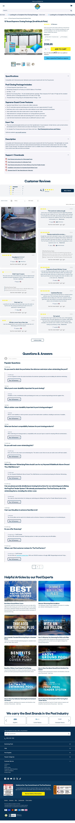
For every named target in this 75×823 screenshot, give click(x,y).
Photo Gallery (29, 800)
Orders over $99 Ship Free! (37, 1)
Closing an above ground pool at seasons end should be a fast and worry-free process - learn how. (53, 670)
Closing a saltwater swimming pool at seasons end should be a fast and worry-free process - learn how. (20, 701)
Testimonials (21, 800)
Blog (16, 800)
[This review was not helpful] (25, 264)
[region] (37, 14)
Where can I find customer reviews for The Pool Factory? (24, 548)
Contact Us (7, 764)
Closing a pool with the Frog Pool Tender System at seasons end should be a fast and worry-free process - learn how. (53, 701)
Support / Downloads (14, 155)
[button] (16, 187)
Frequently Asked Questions (11, 769)
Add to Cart (60, 49)
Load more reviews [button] (37, 340)
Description (10, 139)
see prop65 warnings (21, 132)
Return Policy (7, 767)
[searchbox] (5, 201)
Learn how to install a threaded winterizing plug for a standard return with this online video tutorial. (20, 639)
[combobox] (20, 201)
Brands (6, 800)
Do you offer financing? (13, 529)
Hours (5, 765)
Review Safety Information (33, 793)
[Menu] (3, 5)
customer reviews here (22, 555)
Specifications (11, 76)
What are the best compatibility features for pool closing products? (29, 426)
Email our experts (62, 58)
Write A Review (67, 190)
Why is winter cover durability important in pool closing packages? (28, 407)
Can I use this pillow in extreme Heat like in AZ (21, 510)
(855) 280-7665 (10, 738)
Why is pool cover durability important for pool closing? (24, 388)
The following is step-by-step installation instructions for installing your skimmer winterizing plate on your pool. (53, 605)
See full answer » (14, 380)
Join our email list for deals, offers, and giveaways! (15, 730)
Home (5, 18)
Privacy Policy (7, 772)
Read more (46, 34)
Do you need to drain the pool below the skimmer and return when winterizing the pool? (36, 369)
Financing (11, 800)
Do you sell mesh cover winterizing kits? (18, 445)
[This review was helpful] (22, 264)
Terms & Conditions (9, 770)
